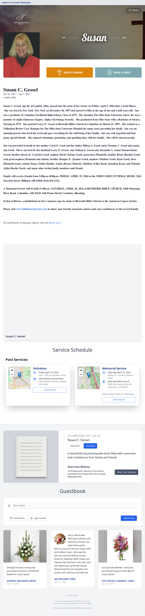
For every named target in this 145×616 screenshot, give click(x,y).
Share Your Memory (126, 472)
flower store (55, 222)
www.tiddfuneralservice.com (31, 209)
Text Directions (50, 390)
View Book (75, 445)
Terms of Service (80, 603)
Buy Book (90, 445)
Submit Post (129, 518)
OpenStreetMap (75, 608)
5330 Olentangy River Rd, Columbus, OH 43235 (120, 385)
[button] (19, 375)
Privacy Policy (64, 603)
